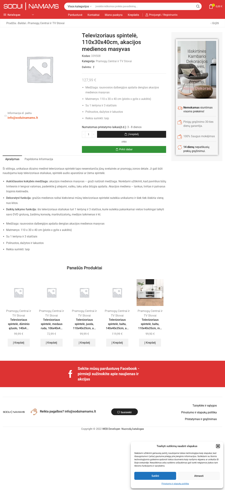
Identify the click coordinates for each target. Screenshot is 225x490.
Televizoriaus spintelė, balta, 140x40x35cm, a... (117, 324)
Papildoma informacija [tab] (39, 159)
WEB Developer (111, 428)
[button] (218, 446)
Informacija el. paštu (20, 113)
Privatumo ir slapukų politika (175, 483)
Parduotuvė (75, 15)
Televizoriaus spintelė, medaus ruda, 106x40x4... (51, 324)
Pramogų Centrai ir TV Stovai (46, 23)
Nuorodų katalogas (132, 428)
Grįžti (215, 23)
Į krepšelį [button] (18, 342)
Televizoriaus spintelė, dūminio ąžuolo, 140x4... (19, 324)
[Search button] (198, 6)
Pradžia (11, 23)
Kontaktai (93, 15)
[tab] (12, 159)
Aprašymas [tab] (12, 159)
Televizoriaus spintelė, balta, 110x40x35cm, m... (150, 324)
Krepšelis (133, 15)
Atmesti (199, 475)
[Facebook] (70, 374)
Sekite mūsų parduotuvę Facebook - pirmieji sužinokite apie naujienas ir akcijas (108, 373)
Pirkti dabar (126, 149)
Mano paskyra (114, 15)
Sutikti (155, 475)
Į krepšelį (133, 134)
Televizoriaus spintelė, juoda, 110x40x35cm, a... (84, 324)
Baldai (22, 23)
